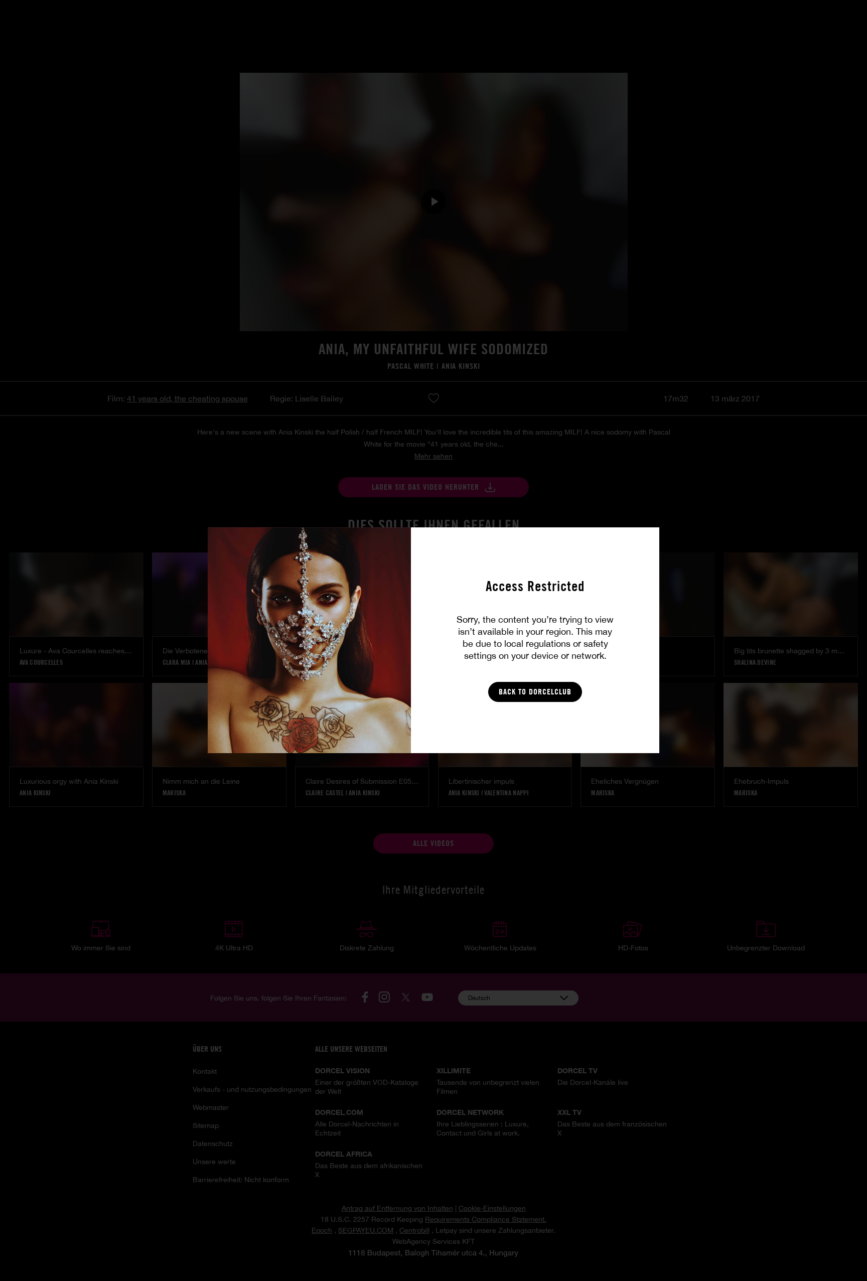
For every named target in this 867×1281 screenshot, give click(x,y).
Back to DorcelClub (535, 691)
